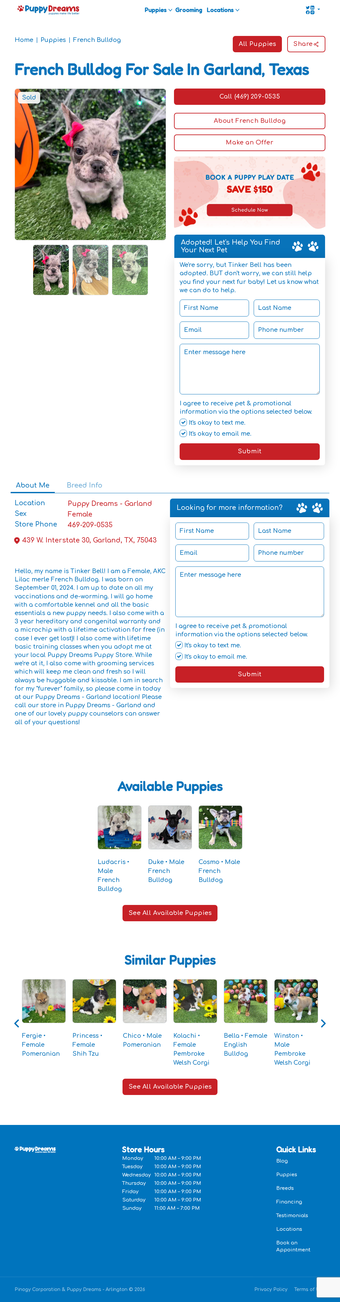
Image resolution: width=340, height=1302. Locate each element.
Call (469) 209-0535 (249, 96)
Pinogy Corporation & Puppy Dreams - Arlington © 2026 (80, 1289)
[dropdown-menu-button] (170, 10)
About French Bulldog (250, 120)
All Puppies (257, 44)
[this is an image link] (35, 1149)
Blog (282, 1161)
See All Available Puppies (170, 913)
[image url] (48, 9)
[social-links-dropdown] (312, 10)
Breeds (285, 1188)
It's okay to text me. (216, 422)
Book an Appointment (293, 1246)
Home (24, 40)
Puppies (156, 9)
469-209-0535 (90, 525)
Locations (220, 9)
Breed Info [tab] (84, 485)
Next (323, 1023)
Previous (17, 1023)
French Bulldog (97, 40)
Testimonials (292, 1215)
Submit (249, 451)
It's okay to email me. (219, 433)
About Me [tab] (32, 485)
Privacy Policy (271, 1289)
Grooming (188, 9)
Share (303, 44)
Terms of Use (309, 1289)
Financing (289, 1202)
